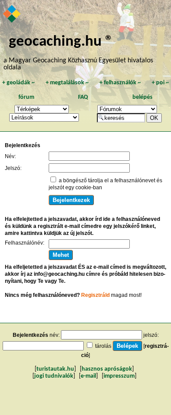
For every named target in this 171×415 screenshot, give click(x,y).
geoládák (18, 83)
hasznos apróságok (107, 369)
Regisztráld (95, 295)
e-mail (88, 376)
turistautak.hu (55, 369)
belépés (142, 97)
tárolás (103, 346)
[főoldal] (12, 14)
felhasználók (120, 83)
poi (160, 83)
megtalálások (67, 83)
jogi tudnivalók (53, 376)
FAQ (83, 97)
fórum (26, 97)
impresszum (119, 376)
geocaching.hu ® (61, 42)
